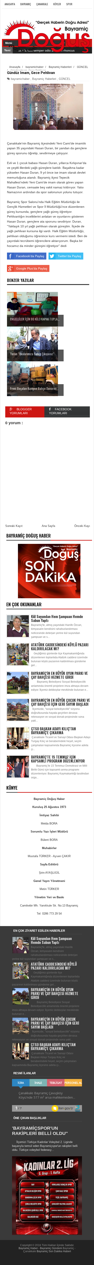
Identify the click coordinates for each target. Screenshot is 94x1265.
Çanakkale (42, 4)
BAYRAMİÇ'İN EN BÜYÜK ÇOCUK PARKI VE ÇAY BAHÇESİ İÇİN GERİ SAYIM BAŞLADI (60, 702)
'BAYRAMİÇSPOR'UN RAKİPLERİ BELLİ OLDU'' (40, 1131)
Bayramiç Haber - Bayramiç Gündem (41, 1248)
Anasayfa (10, 4)
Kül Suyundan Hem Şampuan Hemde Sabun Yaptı (57, 618)
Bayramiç (25, 4)
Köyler (57, 4)
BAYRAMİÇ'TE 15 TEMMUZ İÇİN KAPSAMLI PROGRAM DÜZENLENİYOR (58, 759)
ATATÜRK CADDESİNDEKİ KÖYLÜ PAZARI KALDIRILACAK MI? (60, 646)
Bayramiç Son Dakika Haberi (54, 1251)
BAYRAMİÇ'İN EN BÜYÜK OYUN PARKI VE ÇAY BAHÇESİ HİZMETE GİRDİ (59, 675)
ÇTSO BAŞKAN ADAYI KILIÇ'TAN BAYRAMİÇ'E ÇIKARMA (53, 730)
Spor (69, 4)
